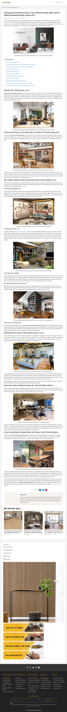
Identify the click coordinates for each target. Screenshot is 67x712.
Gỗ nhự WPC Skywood (21, 680)
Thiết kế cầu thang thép (14, 78)
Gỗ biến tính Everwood (21, 682)
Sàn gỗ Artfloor (6, 682)
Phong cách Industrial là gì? (13, 62)
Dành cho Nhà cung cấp (59, 682)
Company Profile (45, 680)
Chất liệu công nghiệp (14, 73)
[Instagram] (36, 667)
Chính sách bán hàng (45, 686)
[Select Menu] (64, 2)
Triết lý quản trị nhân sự (33, 687)
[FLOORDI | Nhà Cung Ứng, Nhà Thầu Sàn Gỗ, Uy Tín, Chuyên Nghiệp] (6, 2)
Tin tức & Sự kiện (7, 547)
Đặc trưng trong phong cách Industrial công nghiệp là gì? (20, 66)
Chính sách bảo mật (45, 688)
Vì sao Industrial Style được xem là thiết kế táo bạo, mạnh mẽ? (21, 64)
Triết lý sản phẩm (32, 692)
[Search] (60, 2)
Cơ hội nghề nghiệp (57, 686)
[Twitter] (30, 667)
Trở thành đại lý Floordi (58, 680)
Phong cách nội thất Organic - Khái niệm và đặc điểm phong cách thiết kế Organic (33, 532)
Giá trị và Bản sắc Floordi (33, 685)
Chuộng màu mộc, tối (13, 71)
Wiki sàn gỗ (6, 559)
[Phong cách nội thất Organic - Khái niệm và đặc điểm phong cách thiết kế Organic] (33, 520)
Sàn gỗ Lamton (6, 678)
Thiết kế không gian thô (14, 69)
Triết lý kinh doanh (32, 690)
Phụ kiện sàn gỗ (19, 686)
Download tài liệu (45, 678)
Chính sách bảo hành (45, 684)
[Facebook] (27, 667)
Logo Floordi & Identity (46, 682)
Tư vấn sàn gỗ (7, 553)
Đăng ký (48, 700)
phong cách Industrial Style (21, 231)
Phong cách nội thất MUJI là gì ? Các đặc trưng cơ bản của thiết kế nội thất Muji (54, 532)
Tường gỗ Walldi (19, 684)
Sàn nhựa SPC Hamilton (8, 691)
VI (55, 2)
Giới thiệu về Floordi (32, 678)
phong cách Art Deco (9, 24)
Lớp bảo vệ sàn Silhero (21, 688)
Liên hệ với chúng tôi (58, 678)
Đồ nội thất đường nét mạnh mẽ (16, 76)
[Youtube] (39, 667)
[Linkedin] (33, 667)
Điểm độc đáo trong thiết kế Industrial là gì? (17, 80)
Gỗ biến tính (18, 678)
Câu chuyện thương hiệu (33, 680)
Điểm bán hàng (56, 684)
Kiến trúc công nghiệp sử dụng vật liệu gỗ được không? (20, 83)
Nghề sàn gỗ (6, 556)
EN (58, 2)
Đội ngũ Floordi (56, 688)
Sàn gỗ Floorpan (6, 680)
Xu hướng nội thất (8, 550)
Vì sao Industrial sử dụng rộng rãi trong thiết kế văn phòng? (20, 85)
